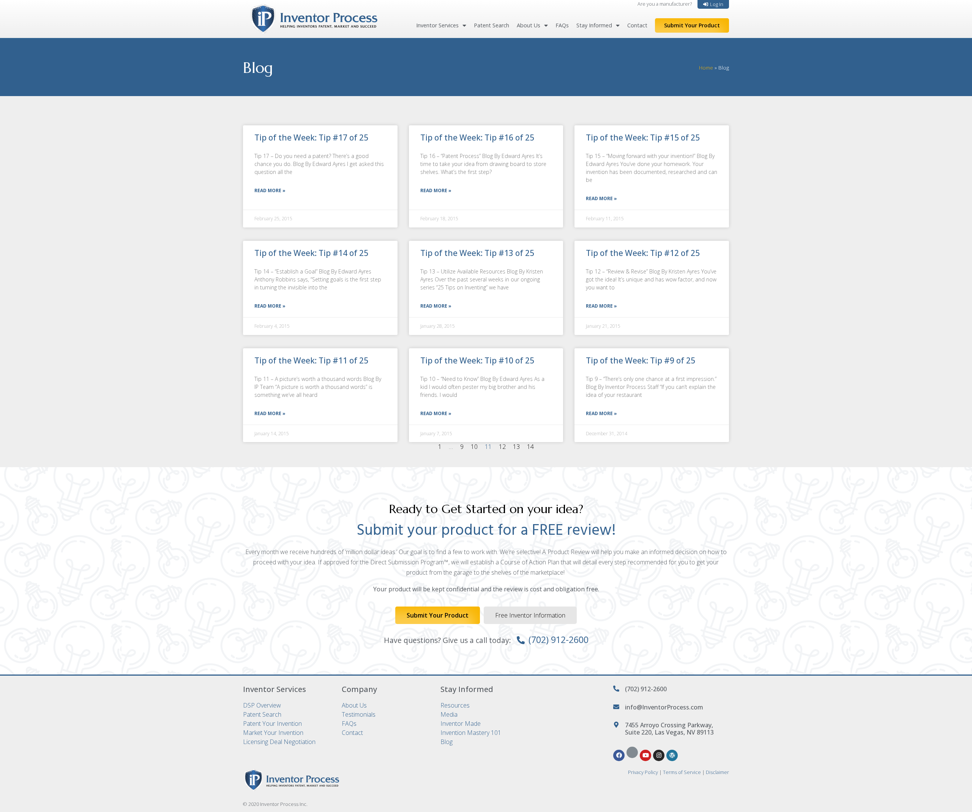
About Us (528, 25)
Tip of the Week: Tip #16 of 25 (477, 137)
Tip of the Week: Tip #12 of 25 (643, 253)
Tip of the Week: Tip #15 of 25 (643, 137)
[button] (713, 4)
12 (502, 446)
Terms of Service (682, 772)
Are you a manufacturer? (664, 3)
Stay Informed (594, 25)
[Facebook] (619, 755)
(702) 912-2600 (559, 639)
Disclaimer (717, 772)
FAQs (562, 25)
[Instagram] (658, 755)
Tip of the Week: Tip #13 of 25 (477, 253)
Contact (637, 25)
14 (530, 446)
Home (706, 67)
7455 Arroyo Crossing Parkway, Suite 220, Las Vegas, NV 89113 (669, 728)
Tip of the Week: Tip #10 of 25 (477, 360)
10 (474, 446)
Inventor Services (437, 25)
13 (516, 446)
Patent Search (491, 25)
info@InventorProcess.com (664, 707)
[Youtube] (645, 755)
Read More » (270, 190)
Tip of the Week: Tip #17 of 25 (311, 137)
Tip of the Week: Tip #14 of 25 (311, 253)
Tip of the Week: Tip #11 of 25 (311, 360)
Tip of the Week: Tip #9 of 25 (640, 360)
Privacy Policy (643, 772)
